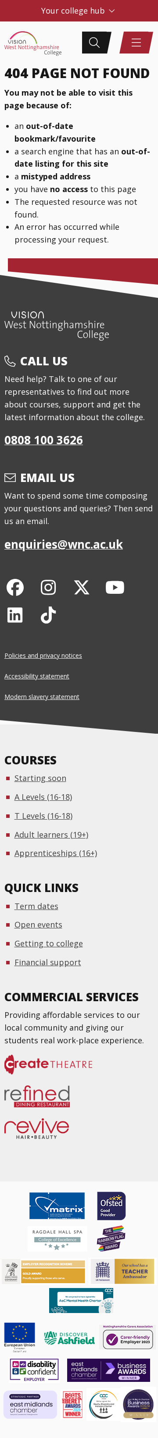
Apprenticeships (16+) (55, 853)
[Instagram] (48, 587)
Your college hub (74, 10)
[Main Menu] (136, 43)
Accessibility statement (36, 676)
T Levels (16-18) (43, 815)
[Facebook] (15, 587)
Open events (38, 924)
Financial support (47, 962)
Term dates (36, 906)
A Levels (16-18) (43, 797)
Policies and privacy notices (43, 655)
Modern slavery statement (41, 696)
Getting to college (48, 943)
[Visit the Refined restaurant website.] (42, 1100)
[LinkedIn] (15, 614)
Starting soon (40, 778)
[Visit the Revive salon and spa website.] (42, 1133)
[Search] (94, 43)
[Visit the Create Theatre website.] (53, 1068)
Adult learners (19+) (51, 834)
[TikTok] (48, 614)
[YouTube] (115, 587)
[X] (82, 587)
